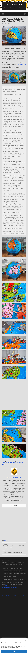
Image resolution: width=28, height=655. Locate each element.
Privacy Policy (13, 595)
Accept (14, 651)
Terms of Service (6, 595)
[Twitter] (13, 505)
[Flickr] (16, 505)
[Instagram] (15, 505)
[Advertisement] (14, 394)
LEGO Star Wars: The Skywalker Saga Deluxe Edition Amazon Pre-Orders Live (14, 546)
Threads (21, 462)
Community (6, 540)
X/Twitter (9, 462)
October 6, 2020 (6, 23)
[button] (26, 640)
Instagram (15, 462)
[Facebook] (11, 505)
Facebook (4, 462)
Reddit (3, 464)
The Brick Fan (14, 4)
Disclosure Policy (22, 595)
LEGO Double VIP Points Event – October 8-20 (12, 551)
